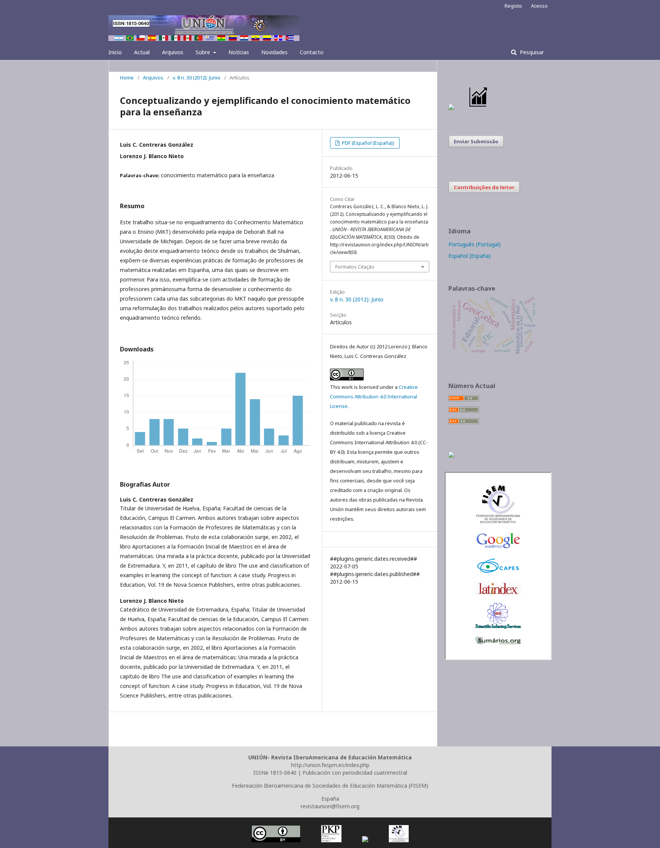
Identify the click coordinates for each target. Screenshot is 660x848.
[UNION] (498, 642)
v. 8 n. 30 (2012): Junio (196, 77)
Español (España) (469, 255)
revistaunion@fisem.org (330, 806)
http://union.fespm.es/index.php (330, 765)
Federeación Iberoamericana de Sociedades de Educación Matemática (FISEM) (330, 785)
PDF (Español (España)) (367, 142)
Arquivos (172, 52)
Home (127, 77)
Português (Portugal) (474, 244)
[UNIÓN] (498, 522)
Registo (513, 5)
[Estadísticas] (478, 108)
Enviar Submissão (476, 141)
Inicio (115, 52)
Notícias (238, 52)
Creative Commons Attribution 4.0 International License (374, 396)
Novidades (274, 52)
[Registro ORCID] (451, 455)
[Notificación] (451, 108)
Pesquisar (531, 52)
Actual (142, 52)
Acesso (539, 5)
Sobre (204, 52)
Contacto (312, 52)
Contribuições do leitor (484, 187)
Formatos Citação (354, 266)
